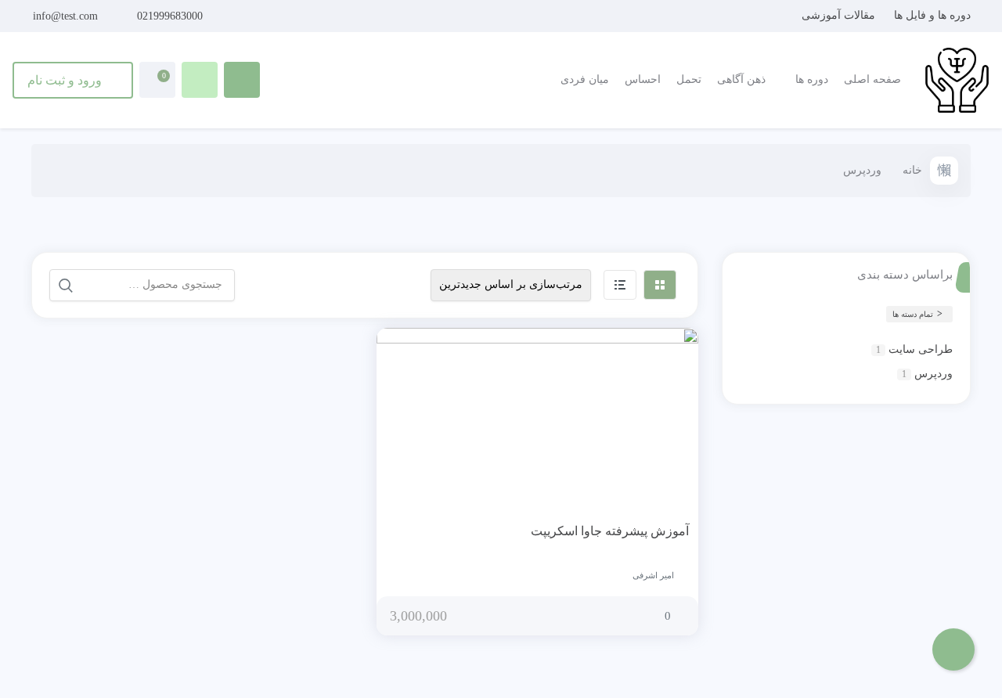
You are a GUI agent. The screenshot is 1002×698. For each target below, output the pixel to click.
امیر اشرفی (653, 575)
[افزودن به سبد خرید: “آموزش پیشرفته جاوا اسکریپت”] (638, 532)
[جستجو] (65, 285)
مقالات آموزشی (838, 15)
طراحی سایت (920, 349)
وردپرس (933, 374)
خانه (912, 170)
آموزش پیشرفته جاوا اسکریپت (610, 531)
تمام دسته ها (912, 314)
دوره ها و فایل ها (932, 15)
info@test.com (65, 16)
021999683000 (170, 16)
